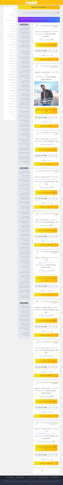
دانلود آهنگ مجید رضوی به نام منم (25, 176)
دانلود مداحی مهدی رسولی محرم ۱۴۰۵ (25, 324)
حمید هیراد (12, 114)
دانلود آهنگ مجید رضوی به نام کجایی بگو (24, 185)
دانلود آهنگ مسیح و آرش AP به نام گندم (25, 198)
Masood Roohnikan (39, 7)
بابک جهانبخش (11, 74)
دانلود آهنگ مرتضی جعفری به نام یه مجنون (24, 149)
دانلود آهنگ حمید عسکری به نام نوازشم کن (24, 71)
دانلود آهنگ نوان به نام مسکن (24, 189)
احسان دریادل (12, 34)
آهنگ (42, 55)
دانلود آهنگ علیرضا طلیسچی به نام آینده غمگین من (24, 276)
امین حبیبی (12, 61)
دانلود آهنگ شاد (10, 477)
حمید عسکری (12, 112)
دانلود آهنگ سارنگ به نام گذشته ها (24, 121)
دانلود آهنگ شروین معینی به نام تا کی (25, 37)
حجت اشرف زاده (11, 104)
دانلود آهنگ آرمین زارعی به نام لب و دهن (24, 230)
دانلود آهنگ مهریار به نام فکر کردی (24, 90)
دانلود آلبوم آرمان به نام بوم (24, 107)
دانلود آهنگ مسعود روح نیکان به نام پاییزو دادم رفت (49, 66)
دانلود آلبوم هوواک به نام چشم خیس (24, 66)
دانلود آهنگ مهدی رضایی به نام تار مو (25, 86)
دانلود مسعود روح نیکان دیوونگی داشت (46, 279)
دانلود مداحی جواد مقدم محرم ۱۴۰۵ (24, 328)
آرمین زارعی (12, 26)
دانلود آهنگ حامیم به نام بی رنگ (24, 267)
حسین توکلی (12, 106)
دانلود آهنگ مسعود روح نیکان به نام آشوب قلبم (49, 382)
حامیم (13, 101)
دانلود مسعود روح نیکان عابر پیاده (45, 192)
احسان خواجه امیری (11, 37)
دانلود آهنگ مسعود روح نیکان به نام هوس (49, 133)
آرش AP (13, 66)
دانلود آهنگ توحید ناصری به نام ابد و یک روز (24, 46)
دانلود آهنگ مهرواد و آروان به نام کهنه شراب (24, 103)
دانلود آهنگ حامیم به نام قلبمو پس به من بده (24, 248)
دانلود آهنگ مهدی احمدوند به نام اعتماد (25, 226)
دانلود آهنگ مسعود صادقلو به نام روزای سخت (25, 207)
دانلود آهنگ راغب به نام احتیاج (24, 144)
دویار (14, 117)
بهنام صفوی (12, 85)
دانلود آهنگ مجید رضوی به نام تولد (25, 243)
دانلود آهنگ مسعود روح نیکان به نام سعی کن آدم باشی (49, 423)
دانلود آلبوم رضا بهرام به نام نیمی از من (24, 239)
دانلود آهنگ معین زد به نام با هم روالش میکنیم (24, 286)
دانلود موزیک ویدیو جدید (43, 477)
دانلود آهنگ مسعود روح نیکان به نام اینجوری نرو (49, 301)
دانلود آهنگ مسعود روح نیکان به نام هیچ (49, 214)
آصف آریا (13, 31)
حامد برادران (12, 95)
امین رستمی (12, 63)
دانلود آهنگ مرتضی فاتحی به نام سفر (25, 62)
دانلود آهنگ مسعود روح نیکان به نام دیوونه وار (49, 26)
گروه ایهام (13, 71)
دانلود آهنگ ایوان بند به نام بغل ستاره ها (24, 129)
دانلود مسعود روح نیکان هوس (46, 150)
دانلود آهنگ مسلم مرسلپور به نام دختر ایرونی (25, 135)
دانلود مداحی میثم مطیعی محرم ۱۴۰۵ (25, 306)
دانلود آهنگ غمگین (20, 477)
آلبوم (14, 12)
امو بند (13, 47)
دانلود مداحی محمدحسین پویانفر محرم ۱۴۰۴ (25, 334)
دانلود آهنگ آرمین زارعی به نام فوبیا (24, 202)
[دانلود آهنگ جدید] (31, 2)
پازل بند (13, 87)
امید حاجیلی (12, 50)
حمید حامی (12, 109)
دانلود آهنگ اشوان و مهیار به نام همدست (25, 235)
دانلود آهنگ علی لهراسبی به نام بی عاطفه (24, 271)
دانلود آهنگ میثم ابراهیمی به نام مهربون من (24, 291)
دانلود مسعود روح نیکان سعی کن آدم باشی (46, 448)
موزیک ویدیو (12, 14)
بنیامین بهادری (12, 79)
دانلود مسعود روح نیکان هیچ (46, 230)
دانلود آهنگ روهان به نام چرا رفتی (24, 162)
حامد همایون (12, 98)
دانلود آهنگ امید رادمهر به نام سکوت (24, 116)
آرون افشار (12, 28)
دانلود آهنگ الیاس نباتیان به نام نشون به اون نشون (24, 76)
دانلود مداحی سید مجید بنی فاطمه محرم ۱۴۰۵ (24, 320)
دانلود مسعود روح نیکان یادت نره (46, 361)
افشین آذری (12, 45)
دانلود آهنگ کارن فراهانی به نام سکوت (25, 99)
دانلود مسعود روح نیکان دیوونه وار (46, 45)
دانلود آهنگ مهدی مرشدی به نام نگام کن (24, 94)
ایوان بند (13, 69)
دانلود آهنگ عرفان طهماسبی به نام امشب (24, 217)
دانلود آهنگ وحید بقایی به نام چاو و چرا (24, 58)
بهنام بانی (13, 82)
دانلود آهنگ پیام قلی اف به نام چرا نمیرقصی (24, 140)
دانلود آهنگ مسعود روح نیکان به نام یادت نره (49, 342)
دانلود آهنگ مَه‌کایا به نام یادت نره (24, 153)
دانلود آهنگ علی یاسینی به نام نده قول (24, 180)
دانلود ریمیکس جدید (31, 477)
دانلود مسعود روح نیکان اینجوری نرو (46, 321)
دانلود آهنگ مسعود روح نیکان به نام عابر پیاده (48, 171)
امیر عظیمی (12, 58)
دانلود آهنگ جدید (54, 31)
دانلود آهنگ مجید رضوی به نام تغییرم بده (24, 282)
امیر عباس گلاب (12, 55)
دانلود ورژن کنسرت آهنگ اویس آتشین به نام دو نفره (24, 52)
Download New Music (41, 34)
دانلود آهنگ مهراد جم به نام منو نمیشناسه (24, 213)
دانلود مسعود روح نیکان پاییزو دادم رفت (46, 111)
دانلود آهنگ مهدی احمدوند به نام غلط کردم (24, 172)
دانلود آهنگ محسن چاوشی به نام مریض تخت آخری (25, 262)
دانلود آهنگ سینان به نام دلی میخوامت (24, 112)
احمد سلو (13, 39)
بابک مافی (12, 77)
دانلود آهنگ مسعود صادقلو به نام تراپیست (24, 252)
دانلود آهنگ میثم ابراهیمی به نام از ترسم (24, 28)
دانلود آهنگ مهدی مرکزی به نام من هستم (24, 125)
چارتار (14, 93)
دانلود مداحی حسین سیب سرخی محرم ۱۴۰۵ (24, 315)
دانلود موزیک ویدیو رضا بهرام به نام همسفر (24, 32)
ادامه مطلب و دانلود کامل (46, 59)
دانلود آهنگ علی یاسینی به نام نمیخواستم (24, 221)
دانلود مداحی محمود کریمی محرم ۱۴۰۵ (25, 311)
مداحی (13, 17)
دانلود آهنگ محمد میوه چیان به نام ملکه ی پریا (24, 157)
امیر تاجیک (12, 53)
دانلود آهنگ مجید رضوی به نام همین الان (24, 194)
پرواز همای (12, 90)
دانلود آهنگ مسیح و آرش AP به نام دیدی (25, 297)
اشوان (13, 42)
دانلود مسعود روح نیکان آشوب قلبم (46, 401)
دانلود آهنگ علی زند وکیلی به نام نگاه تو (25, 257)
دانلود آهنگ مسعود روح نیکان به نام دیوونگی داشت (49, 252)
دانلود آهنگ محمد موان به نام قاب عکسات (24, 41)
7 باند (13, 23)
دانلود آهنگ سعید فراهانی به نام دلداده (25, 81)
